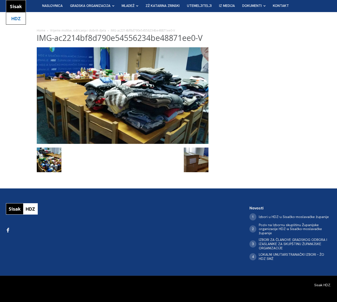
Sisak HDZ (322, 285)
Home (41, 30)
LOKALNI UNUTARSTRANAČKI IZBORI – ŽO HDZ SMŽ (291, 256)
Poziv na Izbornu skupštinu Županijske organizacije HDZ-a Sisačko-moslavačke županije (290, 229)
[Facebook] (8, 230)
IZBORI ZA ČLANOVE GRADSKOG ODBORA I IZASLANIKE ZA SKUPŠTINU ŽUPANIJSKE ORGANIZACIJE (293, 243)
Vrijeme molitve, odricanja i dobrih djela (78, 30)
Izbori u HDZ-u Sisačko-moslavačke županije (294, 217)
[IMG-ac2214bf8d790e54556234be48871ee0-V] (122, 142)
